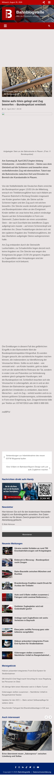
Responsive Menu (43, 2)
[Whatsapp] (34, 767)
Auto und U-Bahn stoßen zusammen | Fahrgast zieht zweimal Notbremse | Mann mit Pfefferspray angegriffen (31, 597)
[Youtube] (38, 767)
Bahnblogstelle (30, 12)
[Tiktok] (26, 767)
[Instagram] (19, 767)
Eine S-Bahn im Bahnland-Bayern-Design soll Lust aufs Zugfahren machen (27, 468)
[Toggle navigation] (5, 25)
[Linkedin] (23, 767)
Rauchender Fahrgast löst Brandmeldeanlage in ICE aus (25, 708)
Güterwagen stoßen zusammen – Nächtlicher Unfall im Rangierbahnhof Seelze (31, 655)
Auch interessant (11, 717)
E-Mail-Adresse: (8, 524)
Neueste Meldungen (12, 543)
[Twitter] (30, 767)
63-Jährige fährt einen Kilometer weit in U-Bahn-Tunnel (25, 687)
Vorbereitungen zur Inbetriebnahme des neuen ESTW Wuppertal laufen (25, 456)
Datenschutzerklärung (42, 772)
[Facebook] (15, 767)
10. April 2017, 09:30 (12, 109)
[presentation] (46, 717)
